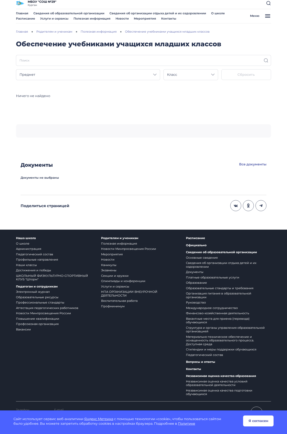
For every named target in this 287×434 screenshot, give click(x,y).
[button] (268, 3)
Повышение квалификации (37, 319)
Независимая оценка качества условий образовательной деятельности (217, 383)
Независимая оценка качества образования (221, 376)
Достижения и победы (33, 270)
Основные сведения (202, 258)
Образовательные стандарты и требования (219, 288)
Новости (122, 18)
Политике (186, 424)
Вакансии (23, 329)
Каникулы (108, 265)
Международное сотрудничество (212, 308)
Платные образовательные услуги (212, 277)
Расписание (25, 18)
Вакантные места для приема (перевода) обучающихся (218, 320)
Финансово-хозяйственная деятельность (217, 313)
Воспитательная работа (119, 301)
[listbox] (88, 74)
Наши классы (26, 265)
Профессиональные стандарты (40, 302)
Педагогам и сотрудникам (37, 286)
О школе (218, 13)
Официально (196, 245)
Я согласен (258, 421)
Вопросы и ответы (200, 362)
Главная (22, 13)
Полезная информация (92, 18)
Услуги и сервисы (54, 18)
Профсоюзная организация (37, 324)
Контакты (168, 18)
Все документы (252, 164)
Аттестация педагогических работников (47, 308)
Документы (194, 272)
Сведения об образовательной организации (68, 13)
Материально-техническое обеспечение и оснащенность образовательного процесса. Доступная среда (220, 340)
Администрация (28, 249)
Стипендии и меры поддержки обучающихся (221, 349)
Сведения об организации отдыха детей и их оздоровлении (157, 13)
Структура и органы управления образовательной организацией (225, 329)
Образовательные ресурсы (37, 297)
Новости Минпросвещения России (43, 313)
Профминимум (113, 306)
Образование (196, 283)
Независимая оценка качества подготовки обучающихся (219, 392)
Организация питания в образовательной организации (218, 295)
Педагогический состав (34, 254)
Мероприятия (145, 18)
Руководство (196, 302)
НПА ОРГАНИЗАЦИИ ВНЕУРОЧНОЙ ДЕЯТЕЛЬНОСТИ (129, 293)
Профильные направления (37, 259)
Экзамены (108, 270)
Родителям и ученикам (119, 238)
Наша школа (26, 238)
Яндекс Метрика (98, 419)
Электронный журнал (33, 292)
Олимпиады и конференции (123, 281)
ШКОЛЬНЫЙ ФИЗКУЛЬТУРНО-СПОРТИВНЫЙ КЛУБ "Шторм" (52, 277)
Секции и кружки (115, 276)
